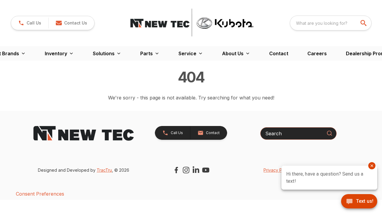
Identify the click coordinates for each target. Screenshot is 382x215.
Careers (317, 53)
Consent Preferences (40, 194)
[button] (29, 23)
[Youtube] (206, 170)
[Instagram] (186, 170)
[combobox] (330, 23)
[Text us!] (359, 202)
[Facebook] (176, 170)
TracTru (104, 170)
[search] (364, 23)
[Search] (329, 133)
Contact (278, 53)
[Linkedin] (196, 170)
